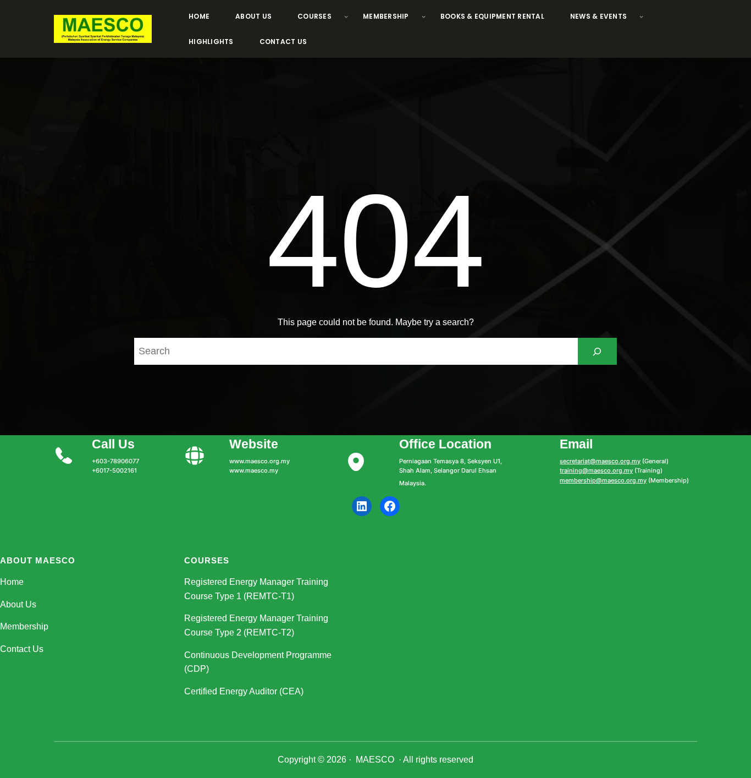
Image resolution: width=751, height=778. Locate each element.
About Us (18, 604)
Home (12, 582)
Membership (24, 626)
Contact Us (21, 649)
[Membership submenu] (424, 16)
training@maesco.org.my (596, 470)
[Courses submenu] (346, 16)
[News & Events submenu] (641, 16)
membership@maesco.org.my (603, 480)
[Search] (597, 351)
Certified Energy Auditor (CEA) (243, 691)
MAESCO (375, 759)
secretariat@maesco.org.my (600, 461)
